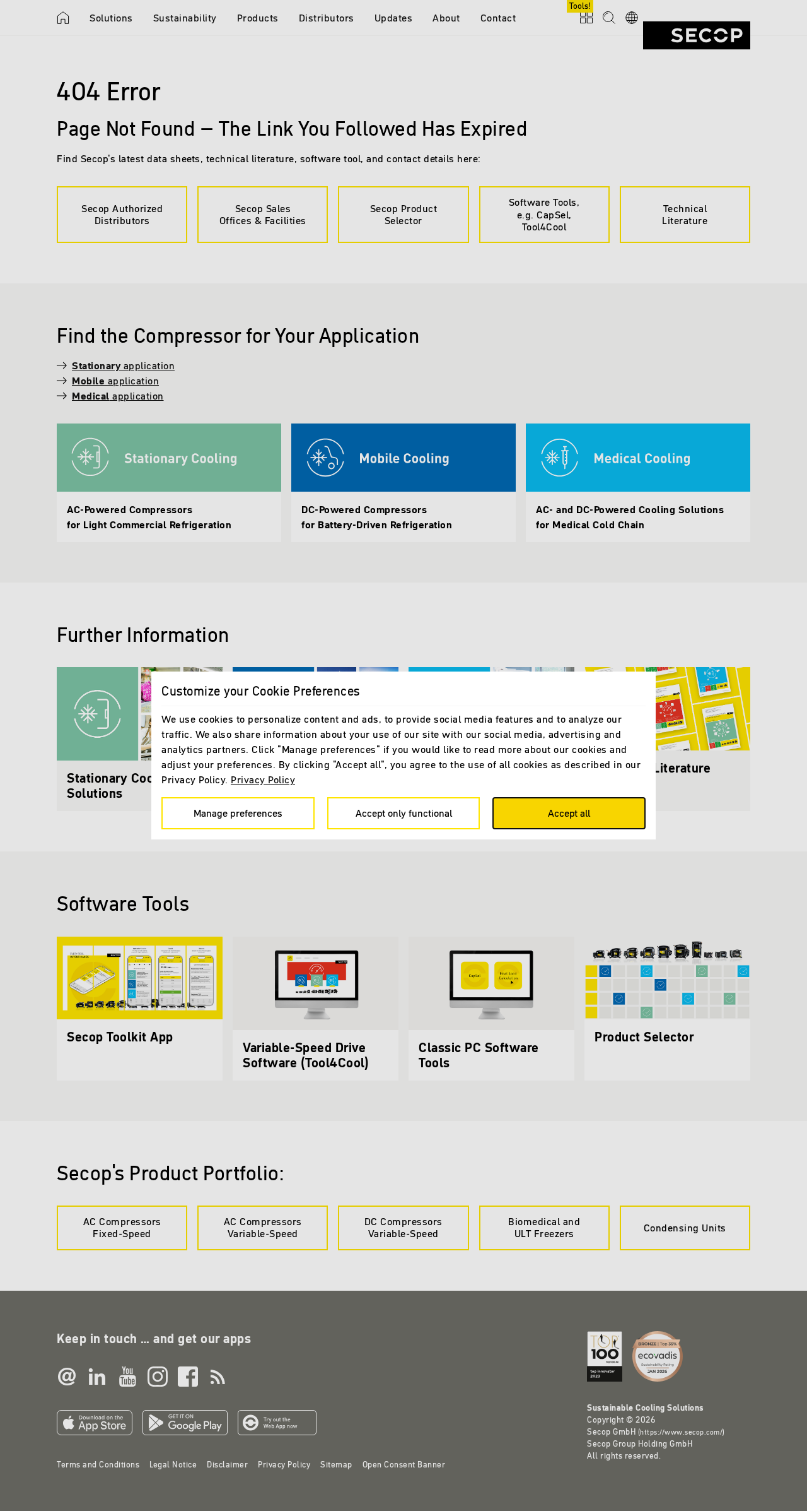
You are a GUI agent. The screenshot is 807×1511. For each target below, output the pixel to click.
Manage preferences (238, 813)
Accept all (569, 813)
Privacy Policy (263, 779)
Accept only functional (404, 813)
